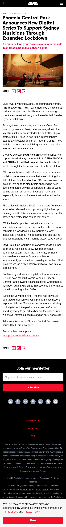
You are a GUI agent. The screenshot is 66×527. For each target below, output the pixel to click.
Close (33, 520)
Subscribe (33, 387)
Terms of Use (10, 511)
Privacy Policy (32, 511)
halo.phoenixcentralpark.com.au (21, 335)
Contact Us (33, 421)
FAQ (33, 436)
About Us (33, 428)
